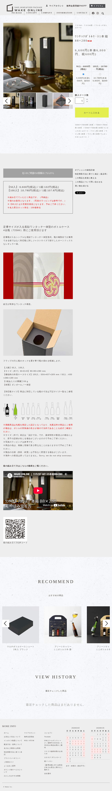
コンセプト (48, 733)
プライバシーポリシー (12, 758)
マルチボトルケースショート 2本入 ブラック (20, 648)
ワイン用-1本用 (97, 131)
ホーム (6, 733)
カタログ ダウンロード (52, 757)
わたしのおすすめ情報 (12, 776)
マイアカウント (56, 6)
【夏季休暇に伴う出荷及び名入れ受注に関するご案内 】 (53, 767)
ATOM (31, 740)
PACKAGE (17, 13)
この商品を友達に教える (86, 178)
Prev (6, 101)
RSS (26, 740)
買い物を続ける (82, 186)
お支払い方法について (12, 737)
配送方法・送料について (13, 744)
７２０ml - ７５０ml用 (84, 25)
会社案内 (47, 773)
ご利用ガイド (9, 762)
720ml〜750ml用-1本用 (84, 125)
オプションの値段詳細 (85, 170)
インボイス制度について (13, 740)
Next (69, 101)
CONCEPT (31, 13)
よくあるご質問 (10, 766)
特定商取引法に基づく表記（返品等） (91, 174)
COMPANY (46, 13)
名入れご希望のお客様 (12, 748)
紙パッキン (48, 761)
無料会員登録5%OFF (77, 6)
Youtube (47, 737)
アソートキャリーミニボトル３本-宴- (63, 648)
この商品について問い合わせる (89, 182)
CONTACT (82, 13)
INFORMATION (64, 13)
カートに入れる (92, 112)
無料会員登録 (29, 737)
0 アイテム (99, 6)
